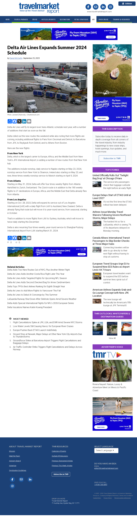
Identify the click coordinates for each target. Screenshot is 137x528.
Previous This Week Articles (62, 466)
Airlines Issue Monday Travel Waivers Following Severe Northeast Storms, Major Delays (112, 214)
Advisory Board (15, 461)
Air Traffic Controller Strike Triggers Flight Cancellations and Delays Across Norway (47, 348)
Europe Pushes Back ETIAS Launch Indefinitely (35, 330)
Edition (128, 3)
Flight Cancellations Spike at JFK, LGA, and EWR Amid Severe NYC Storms (47, 322)
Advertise (12, 466)
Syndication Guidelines (17, 470)
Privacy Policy (108, 498)
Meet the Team (14, 456)
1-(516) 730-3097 (100, 485)
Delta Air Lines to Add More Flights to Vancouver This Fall (34, 290)
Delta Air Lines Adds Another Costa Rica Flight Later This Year (35, 274)
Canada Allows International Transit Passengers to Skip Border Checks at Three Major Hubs (111, 240)
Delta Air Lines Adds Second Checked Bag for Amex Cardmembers (38, 282)
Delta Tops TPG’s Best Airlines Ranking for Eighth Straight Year (36, 286)
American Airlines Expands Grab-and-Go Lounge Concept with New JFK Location (112, 292)
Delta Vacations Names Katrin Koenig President (29, 307)
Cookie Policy (97, 498)
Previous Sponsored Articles (62, 461)
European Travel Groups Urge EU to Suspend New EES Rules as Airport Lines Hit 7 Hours (111, 266)
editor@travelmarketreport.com (106, 468)
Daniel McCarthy (16, 58)
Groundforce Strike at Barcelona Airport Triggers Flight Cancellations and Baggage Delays (47, 341)
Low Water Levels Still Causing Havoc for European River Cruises (43, 326)
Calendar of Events (59, 451)
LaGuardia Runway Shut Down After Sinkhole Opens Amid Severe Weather (41, 299)
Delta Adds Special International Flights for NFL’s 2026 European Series (40, 303)
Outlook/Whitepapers (60, 456)
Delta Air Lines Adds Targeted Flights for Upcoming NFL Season (37, 278)
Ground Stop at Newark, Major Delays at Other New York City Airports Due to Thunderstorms (47, 335)
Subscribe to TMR (112, 158)
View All (112, 338)
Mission (12, 451)
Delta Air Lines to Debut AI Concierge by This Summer (32, 294)
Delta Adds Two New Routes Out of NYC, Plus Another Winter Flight (38, 270)
